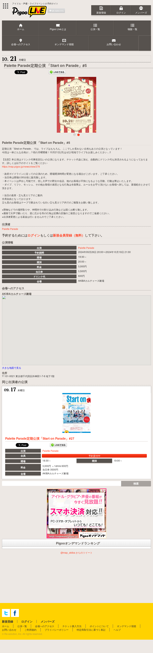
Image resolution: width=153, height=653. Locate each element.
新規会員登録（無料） (69, 235)
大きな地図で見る (11, 367)
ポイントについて (99, 626)
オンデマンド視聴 (126, 626)
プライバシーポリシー (57, 629)
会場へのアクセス (44, 626)
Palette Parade (86, 247)
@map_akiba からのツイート (76, 552)
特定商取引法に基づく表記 (91, 629)
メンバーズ (141, 12)
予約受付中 (94, 455)
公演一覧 (22, 626)
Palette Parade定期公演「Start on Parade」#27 (39, 438)
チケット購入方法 (71, 626)
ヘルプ (117, 629)
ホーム (5, 626)
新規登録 (101, 12)
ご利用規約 (30, 629)
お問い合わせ (9, 629)
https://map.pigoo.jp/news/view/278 (21, 166)
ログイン (121, 12)
